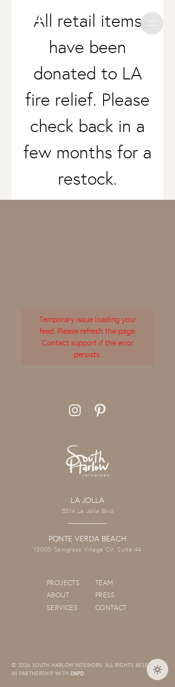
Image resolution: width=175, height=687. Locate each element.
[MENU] (151, 23)
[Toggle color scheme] (157, 669)
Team (104, 582)
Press (105, 595)
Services (62, 607)
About (58, 595)
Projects (63, 582)
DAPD (77, 673)
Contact (111, 607)
